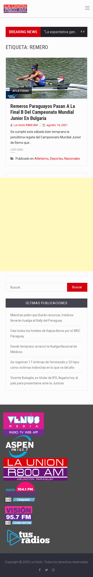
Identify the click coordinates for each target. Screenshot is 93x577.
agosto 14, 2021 (56, 125)
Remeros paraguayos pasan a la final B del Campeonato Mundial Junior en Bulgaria (42, 112)
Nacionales (72, 158)
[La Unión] (15, 8)
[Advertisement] (46, 224)
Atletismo (20, 90)
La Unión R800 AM (26, 125)
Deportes (56, 158)
